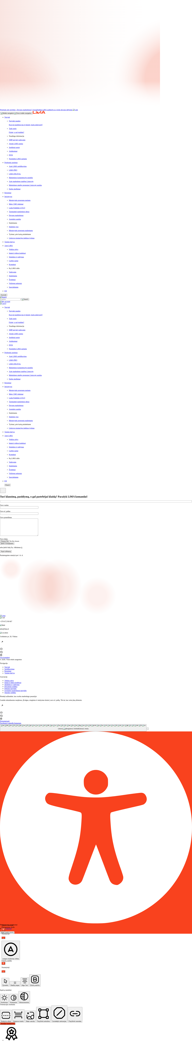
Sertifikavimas (9, 669)
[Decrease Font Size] (3, 938)
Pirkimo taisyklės (10, 689)
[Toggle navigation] (16, 113)
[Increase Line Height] (3, 963)
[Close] (3, 490)
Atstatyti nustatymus (7, 1023)
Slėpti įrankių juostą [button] (7, 932)
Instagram (17, 723)
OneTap (9, 928)
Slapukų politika (10, 693)
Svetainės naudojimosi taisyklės (15, 691)
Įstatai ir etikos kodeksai (12, 683)
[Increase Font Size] (3, 929)
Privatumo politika (10, 687)
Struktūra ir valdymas (11, 685)
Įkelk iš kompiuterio (7, 543)
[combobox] (73, 727)
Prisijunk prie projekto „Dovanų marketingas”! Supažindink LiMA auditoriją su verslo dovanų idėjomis (36, 110)
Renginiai (7, 671)
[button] (148, 729)
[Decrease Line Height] (3, 971)
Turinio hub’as (9, 673)
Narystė (7, 667)
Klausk (7, 485)
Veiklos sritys (9, 681)
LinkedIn (10, 723)
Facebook (3, 723)
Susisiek (3, 295)
